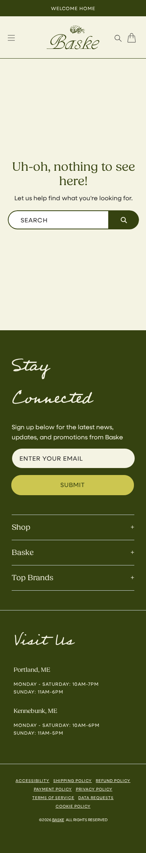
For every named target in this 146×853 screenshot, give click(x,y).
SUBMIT (72, 484)
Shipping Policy (72, 780)
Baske (58, 819)
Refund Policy (113, 780)
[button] (118, 38)
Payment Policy (53, 789)
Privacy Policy (94, 789)
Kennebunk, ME (35, 710)
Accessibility (32, 780)
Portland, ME (32, 669)
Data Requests (96, 797)
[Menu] (11, 38)
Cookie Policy (73, 806)
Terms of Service (53, 797)
